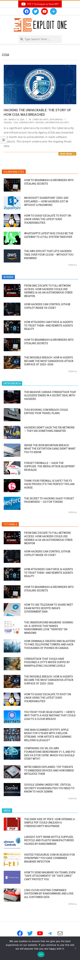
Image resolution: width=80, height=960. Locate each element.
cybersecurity (26, 122)
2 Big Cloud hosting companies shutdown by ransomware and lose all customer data (48, 894)
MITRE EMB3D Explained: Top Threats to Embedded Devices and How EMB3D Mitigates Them (49, 770)
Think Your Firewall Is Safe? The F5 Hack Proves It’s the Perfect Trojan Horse (49, 484)
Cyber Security (40, 119)
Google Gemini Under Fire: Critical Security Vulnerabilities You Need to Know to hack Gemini (49, 788)
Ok (41, 954)
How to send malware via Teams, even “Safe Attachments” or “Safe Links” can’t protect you (49, 876)
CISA (15, 122)
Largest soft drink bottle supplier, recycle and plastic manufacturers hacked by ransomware (49, 840)
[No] (75, 948)
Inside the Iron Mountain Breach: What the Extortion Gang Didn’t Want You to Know (50, 449)
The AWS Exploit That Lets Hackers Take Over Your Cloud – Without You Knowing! (48, 255)
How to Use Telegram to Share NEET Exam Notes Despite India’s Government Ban (48, 608)
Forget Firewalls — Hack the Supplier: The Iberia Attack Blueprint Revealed (49, 466)
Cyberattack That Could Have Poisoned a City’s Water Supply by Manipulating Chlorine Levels (47, 662)
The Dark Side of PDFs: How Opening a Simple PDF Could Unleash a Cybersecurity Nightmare (49, 823)
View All (72, 264)
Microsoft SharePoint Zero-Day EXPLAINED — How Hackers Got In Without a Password (46, 201)
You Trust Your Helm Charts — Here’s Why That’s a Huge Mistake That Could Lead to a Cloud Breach (50, 715)
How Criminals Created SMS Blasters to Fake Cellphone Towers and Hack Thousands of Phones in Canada (49, 645)
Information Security (57, 122)
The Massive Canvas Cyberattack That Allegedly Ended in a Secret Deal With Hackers (50, 395)
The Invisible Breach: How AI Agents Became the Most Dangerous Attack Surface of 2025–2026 (48, 361)
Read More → (67, 153)
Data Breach (56, 119)
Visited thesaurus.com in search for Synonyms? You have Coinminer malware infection (49, 858)
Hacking (39, 122)
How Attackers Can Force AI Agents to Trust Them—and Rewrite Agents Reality (48, 325)
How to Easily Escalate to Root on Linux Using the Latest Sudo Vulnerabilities (47, 219)
